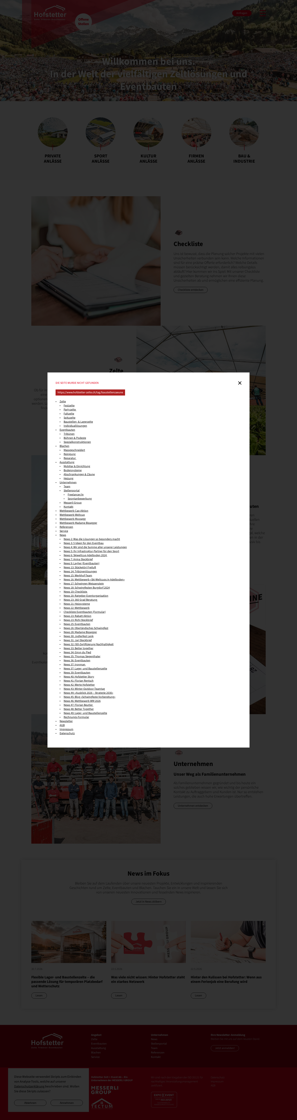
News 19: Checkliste (76, 592)
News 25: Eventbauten (77, 624)
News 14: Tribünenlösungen (80, 572)
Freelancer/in (76, 495)
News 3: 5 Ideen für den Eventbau (84, 543)
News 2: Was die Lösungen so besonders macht (92, 539)
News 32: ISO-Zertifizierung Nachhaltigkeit (89, 644)
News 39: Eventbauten (77, 673)
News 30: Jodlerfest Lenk (79, 636)
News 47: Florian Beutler (78, 705)
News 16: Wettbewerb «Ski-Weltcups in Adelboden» (94, 580)
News (63, 535)
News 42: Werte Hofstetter (79, 685)
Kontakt (68, 507)
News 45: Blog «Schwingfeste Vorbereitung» (89, 697)
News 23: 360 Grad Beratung (81, 600)
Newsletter (66, 721)
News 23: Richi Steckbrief (78, 620)
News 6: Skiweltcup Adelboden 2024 (85, 555)
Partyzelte (70, 410)
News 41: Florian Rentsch (79, 681)
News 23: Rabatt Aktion (77, 616)
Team (67, 487)
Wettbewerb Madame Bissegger (78, 523)
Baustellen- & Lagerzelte (78, 422)
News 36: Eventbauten (77, 661)
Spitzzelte (69, 418)
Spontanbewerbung (80, 499)
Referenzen (66, 527)
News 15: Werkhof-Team (78, 576)
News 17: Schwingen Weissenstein (84, 584)
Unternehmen (68, 482)
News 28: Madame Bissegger (80, 632)
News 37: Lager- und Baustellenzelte (85, 669)
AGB (62, 725)
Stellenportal (72, 491)
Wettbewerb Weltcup (72, 515)
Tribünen (69, 434)
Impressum (66, 729)
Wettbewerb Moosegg (73, 519)
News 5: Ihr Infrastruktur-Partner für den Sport (91, 551)
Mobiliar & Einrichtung (77, 466)
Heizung (68, 478)
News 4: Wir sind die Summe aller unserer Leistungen (95, 547)
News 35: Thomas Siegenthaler (82, 656)
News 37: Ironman (75, 665)
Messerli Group (73, 503)
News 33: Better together (78, 648)
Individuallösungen (75, 426)
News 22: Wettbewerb (77, 608)
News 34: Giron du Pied (77, 652)
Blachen (64, 446)
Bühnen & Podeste (75, 438)
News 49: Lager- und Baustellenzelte (85, 713)
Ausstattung (67, 462)
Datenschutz (67, 733)
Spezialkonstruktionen (77, 442)
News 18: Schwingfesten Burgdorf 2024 (87, 588)
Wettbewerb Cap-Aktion (74, 511)
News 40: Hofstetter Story (79, 677)
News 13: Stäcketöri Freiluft (80, 567)
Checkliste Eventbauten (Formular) (85, 612)
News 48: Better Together (79, 709)
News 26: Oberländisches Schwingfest (86, 628)
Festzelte (69, 406)
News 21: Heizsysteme (77, 604)
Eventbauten (67, 430)
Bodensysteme (73, 470)
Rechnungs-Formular (76, 717)
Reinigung (70, 454)
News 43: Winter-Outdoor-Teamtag (84, 689)
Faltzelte (69, 414)
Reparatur (70, 458)
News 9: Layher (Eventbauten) (81, 563)
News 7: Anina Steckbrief (78, 559)
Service (64, 531)
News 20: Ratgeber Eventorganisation (86, 596)
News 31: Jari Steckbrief (78, 640)
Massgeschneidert (74, 450)
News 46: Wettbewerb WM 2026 (82, 701)
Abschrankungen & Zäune (79, 474)
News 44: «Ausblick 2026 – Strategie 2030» (88, 693)
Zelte (63, 402)
